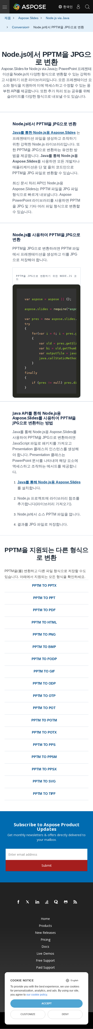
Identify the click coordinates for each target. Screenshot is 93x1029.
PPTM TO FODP (44, 659)
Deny (65, 1014)
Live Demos (45, 953)
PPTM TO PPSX (44, 769)
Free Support (45, 960)
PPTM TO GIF (44, 671)
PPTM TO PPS (44, 745)
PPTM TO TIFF (44, 793)
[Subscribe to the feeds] (75, 902)
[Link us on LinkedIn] (37, 902)
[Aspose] (30, 6)
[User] (78, 6)
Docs (45, 946)
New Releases (45, 932)
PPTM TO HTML (44, 622)
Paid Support (45, 967)
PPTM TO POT (44, 708)
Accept (47, 1003)
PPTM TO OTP (44, 696)
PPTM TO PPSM (44, 757)
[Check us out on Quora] (56, 902)
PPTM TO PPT (44, 598)
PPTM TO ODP (44, 683)
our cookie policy (36, 994)
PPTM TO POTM (44, 720)
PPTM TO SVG (44, 781)
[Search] (87, 6)
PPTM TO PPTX (44, 585)
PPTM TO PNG (44, 634)
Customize (28, 1014)
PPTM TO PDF (44, 610)
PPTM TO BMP (44, 647)
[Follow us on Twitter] (28, 902)
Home (45, 919)
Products (45, 925)
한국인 (67, 7)
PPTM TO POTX (44, 732)
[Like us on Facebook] (18, 902)
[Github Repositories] (66, 902)
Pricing (45, 939)
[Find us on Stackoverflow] (47, 902)
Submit (47, 865)
